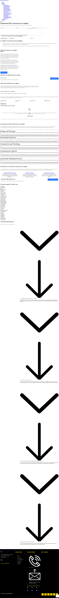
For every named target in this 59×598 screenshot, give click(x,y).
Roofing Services (6, 15)
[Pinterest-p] (54, 594)
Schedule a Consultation (52, 179)
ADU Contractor (6, 5)
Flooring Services (6, 7)
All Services (3, 4)
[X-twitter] (42, 594)
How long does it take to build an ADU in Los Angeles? (28, 298)
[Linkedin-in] (51, 594)
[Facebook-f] (48, 594)
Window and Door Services (8, 17)
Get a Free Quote (54, 78)
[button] (39, 260)
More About (3, 72)
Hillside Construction (7, 9)
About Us (3, 3)
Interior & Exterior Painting (8, 10)
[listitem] (29, 132)
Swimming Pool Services (7, 16)
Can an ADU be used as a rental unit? (25, 380)
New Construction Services (8, 12)
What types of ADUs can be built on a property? (27, 541)
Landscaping (5, 11)
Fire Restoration (6, 18)
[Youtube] (57, 594)
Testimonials (3, 19)
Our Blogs (3, 20)
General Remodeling (7, 8)
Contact (3, 2)
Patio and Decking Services (8, 14)
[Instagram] (45, 594)
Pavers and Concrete (7, 13)
